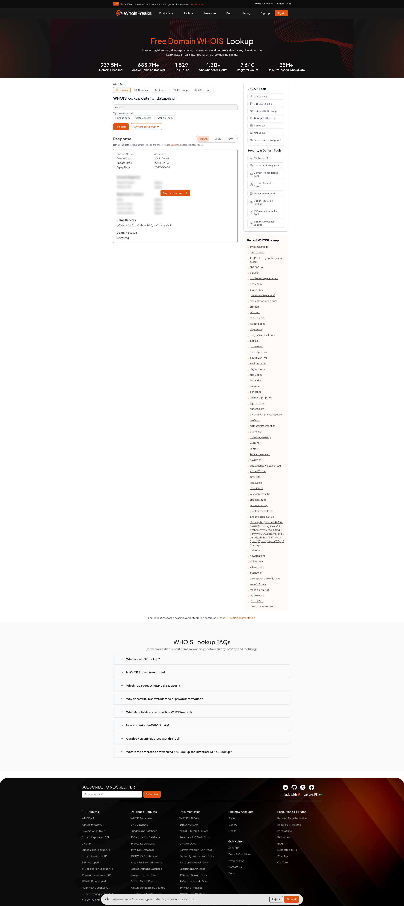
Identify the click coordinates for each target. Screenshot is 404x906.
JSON (218, 138)
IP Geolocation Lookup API (97, 868)
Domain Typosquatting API (97, 894)
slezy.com (256, 374)
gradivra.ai (256, 572)
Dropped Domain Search (145, 875)
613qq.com (256, 561)
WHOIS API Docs (189, 818)
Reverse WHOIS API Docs (194, 837)
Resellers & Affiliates (289, 824)
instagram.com (143, 117)
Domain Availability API (94, 856)
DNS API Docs (187, 843)
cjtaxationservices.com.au (265, 465)
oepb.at (255, 340)
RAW (231, 138)
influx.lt (254, 448)
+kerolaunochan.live (261, 606)
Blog (280, 843)
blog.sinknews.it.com (262, 335)
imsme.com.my (258, 505)
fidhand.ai (255, 380)
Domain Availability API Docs (195, 849)
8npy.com (256, 284)
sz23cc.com (257, 318)
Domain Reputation (264, 4)
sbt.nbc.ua (256, 267)
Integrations (284, 831)
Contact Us (235, 866)
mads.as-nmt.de (260, 589)
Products (164, 13)
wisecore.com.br (260, 494)
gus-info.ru (256, 289)
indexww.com (258, 595)
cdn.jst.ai (255, 391)
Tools (187, 13)
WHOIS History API (93, 824)
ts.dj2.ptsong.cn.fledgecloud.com (266, 259)
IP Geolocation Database (145, 837)
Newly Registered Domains (146, 862)
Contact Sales (284, 4)
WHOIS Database (141, 818)
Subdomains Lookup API (96, 849)
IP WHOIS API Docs (190, 887)
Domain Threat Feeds (143, 881)
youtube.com (122, 117)
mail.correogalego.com (263, 301)
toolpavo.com (258, 363)
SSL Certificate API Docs (194, 862)
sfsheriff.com (258, 471)
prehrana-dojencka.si (262, 295)
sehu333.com (258, 584)
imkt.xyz (255, 312)
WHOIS (204, 138)
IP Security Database (143, 843)
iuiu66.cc (255, 420)
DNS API (87, 843)
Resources (210, 13)
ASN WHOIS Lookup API (96, 887)
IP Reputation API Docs (193, 875)
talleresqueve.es (260, 454)
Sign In (232, 831)
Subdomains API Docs (192, 868)
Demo (231, 873)
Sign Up (232, 824)
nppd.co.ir (256, 482)
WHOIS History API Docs (193, 831)
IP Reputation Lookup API (97, 875)
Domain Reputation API (95, 837)
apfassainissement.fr (262, 425)
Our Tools (282, 862)
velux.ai (254, 442)
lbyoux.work (257, 403)
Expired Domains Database (146, 868)
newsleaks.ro (257, 555)
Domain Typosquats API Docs (196, 856)
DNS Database (139, 824)
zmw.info (255, 477)
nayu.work (256, 460)
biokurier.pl (256, 488)
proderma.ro (257, 252)
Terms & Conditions (239, 854)
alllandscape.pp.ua (261, 397)
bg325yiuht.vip (259, 357)
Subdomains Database (144, 831)
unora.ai (254, 386)
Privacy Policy (236, 860)
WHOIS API (88, 818)
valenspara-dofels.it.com (265, 578)
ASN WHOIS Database (144, 856)
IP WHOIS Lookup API (94, 881)
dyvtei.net (256, 431)
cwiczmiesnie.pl (259, 246)
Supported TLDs (287, 849)
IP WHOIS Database (142, 849)
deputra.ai (256, 329)
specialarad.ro (258, 499)
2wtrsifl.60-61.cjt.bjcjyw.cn (266, 414)
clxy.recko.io (257, 369)
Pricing (246, 13)
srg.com (254, 306)
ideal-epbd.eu (258, 352)
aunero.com (257, 408)
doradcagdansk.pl (260, 437)
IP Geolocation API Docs (193, 881)
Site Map (282, 856)
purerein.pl (256, 346)
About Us (233, 848)
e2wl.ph (254, 272)
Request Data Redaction (292, 818)
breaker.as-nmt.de (261, 511)
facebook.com (165, 117)
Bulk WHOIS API (188, 824)
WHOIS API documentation (239, 618)
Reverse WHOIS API (93, 831)
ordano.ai (255, 550)
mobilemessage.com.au (264, 278)
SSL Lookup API (91, 862)
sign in (174, 144)
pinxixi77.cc (256, 601)
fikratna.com (257, 323)
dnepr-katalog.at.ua (262, 516)
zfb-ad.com (257, 567)
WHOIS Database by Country (148, 887)
